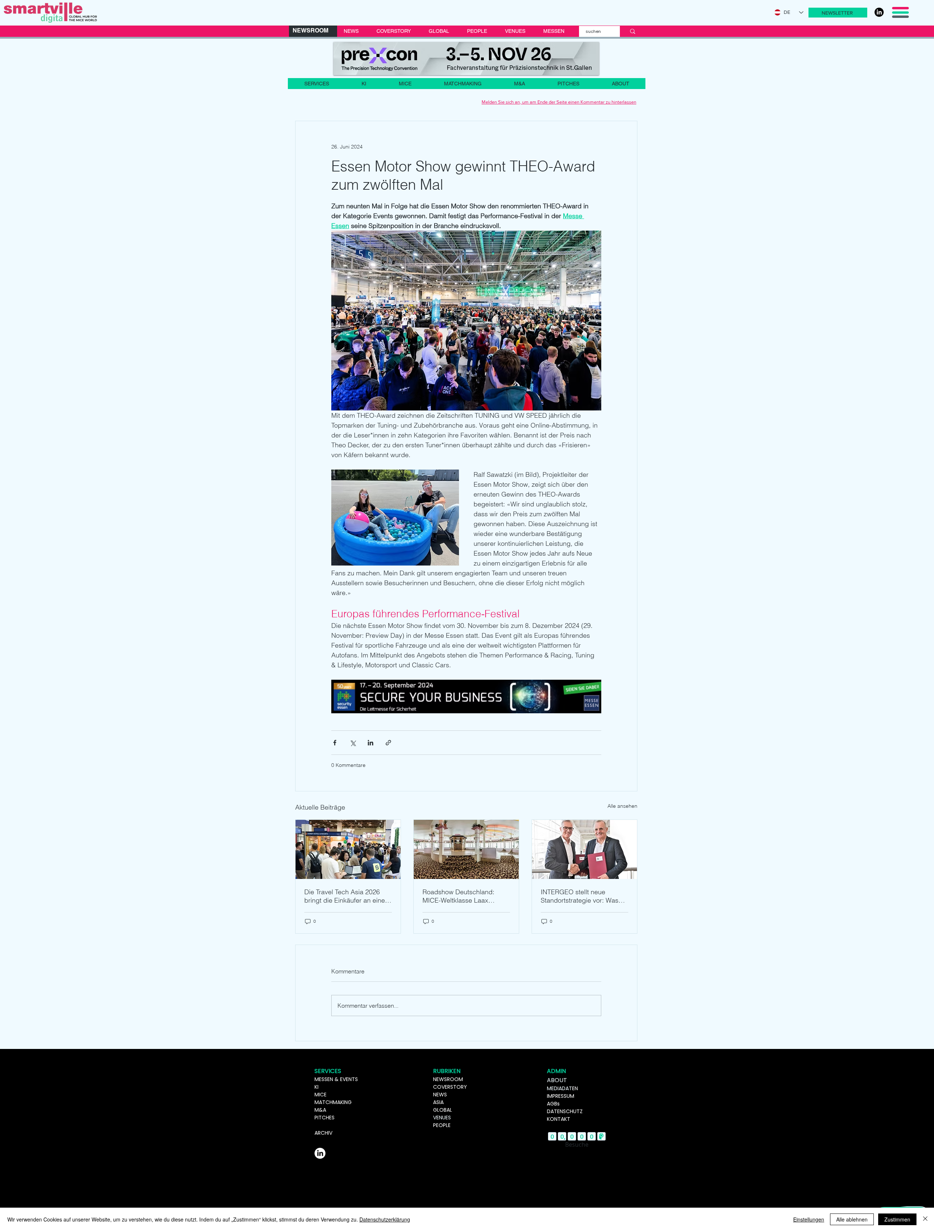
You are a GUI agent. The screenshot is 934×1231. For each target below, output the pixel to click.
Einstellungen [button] (808, 1219)
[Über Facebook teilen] (334, 742)
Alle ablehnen (852, 1219)
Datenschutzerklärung (384, 1219)
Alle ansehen (622, 806)
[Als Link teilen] (388, 742)
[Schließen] (925, 1219)
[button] (837, 13)
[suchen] (632, 31)
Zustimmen (897, 1219)
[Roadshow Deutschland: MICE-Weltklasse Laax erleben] (466, 849)
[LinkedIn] (879, 12)
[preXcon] (466, 58)
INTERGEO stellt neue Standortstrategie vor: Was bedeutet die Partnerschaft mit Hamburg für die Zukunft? (583, 896)
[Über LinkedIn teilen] (370, 742)
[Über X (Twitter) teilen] (352, 742)
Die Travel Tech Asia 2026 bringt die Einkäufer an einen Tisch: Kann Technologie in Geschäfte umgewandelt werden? (346, 896)
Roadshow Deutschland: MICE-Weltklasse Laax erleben (458, 896)
